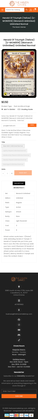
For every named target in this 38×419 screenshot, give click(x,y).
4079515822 (19, 304)
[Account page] (31, 10)
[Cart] (35, 10)
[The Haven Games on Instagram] (19, 324)
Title (3, 142)
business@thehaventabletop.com (19, 314)
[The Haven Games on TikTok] (19, 340)
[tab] (19, 183)
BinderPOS (30, 411)
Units (3, 169)
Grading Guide (27, 109)
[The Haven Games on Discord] (19, 335)
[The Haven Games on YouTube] (19, 329)
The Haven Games (19, 27)
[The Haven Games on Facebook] (19, 319)
